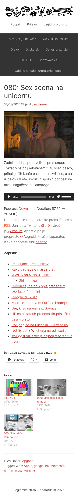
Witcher (29, 471)
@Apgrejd (28, 236)
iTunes (64, 220)
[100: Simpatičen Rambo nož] (18, 423)
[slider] (67, 196)
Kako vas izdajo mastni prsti (33, 269)
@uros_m (15, 231)
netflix (8, 471)
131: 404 (9, 397)
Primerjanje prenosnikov (30, 264)
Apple (28, 466)
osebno (41, 242)
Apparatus (39, 11)
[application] (39, 197)
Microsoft (57, 466)
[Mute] (58, 197)
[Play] (9, 197)
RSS (7, 225)
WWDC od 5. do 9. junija (31, 275)
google (39, 466)
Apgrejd (28, 461)
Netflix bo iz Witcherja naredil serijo (39, 330)
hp (47, 466)
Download (27, 209)
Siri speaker (28, 281)
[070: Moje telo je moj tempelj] (51, 387)
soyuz (18, 471)
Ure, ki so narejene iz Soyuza (34, 308)
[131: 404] (18, 387)
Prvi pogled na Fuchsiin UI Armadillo (40, 325)
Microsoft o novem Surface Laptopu (40, 303)
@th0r (46, 225)
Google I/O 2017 (24, 297)
